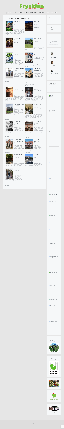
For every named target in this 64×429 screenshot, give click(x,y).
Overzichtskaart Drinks (53, 44)
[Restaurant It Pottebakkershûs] (9, 144)
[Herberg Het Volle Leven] (29, 43)
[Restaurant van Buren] (9, 159)
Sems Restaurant (18, 169)
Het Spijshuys (17, 53)
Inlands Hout (53, 65)
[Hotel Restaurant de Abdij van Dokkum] (9, 73)
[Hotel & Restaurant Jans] (29, 57)
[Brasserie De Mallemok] (9, 26)
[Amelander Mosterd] (52, 70)
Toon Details (7, 36)
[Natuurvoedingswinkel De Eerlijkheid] (52, 53)
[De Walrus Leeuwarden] (29, 26)
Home (9, 12)
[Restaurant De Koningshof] (29, 109)
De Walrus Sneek (18, 38)
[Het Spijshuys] (9, 57)
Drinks (26, 12)
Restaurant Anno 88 (19, 87)
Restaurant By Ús (38, 87)
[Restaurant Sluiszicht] (29, 144)
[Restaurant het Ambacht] (29, 126)
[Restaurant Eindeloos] (9, 126)
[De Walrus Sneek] (9, 43)
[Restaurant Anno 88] (9, 92)
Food (21, 12)
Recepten (42, 12)
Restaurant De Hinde (19, 104)
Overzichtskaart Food (53, 39)
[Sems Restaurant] (9, 174)
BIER (48, 12)
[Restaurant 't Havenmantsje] (29, 73)
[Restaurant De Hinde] (9, 109)
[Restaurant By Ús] (29, 92)
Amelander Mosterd (54, 73)
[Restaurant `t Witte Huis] (29, 159)
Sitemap (32, 423)
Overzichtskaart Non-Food (53, 42)
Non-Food (33, 12)
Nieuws (14, 12)
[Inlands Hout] (52, 62)
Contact (54, 12)
